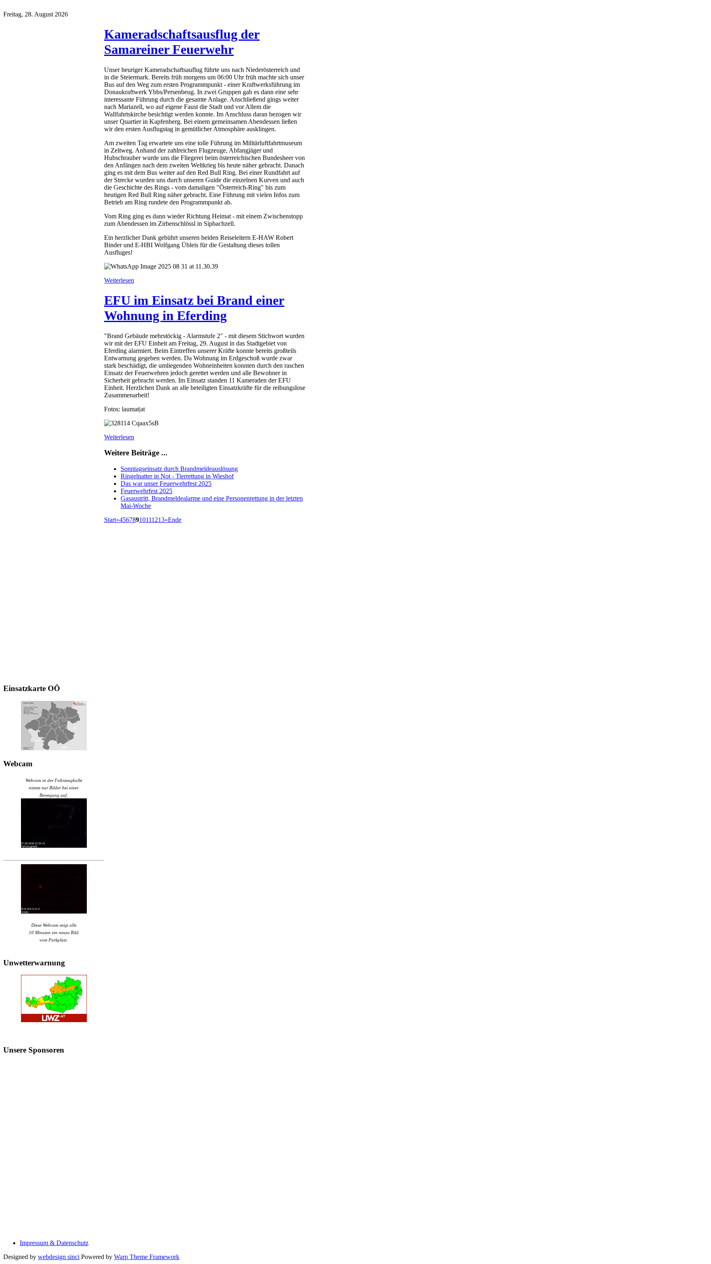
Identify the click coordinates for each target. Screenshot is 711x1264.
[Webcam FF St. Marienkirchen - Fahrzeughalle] (54, 845)
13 (161, 519)
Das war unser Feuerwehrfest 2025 (166, 483)
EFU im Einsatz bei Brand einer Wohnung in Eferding (194, 308)
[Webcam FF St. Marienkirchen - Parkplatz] (53, 889)
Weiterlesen (119, 280)
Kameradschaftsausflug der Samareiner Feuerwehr (182, 42)
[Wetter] (54, 1019)
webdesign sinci (58, 1256)
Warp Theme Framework (146, 1256)
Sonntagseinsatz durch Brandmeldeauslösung (179, 468)
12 (154, 519)
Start (110, 519)
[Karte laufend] (54, 747)
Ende (174, 519)
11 (148, 519)
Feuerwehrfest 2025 (146, 490)
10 (142, 519)
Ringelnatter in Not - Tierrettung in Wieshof (177, 476)
